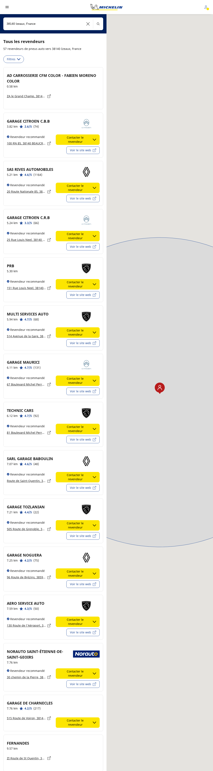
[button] (88, 23)
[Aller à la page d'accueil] (106, 7)
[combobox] (53, 23)
